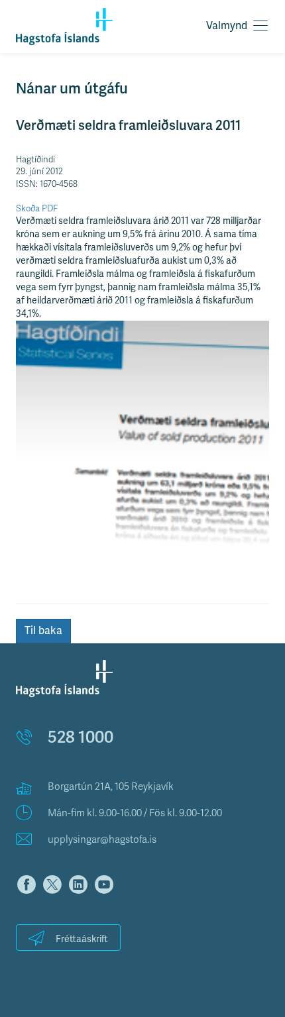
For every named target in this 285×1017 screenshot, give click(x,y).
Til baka (43, 630)
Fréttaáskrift (82, 939)
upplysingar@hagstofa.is (102, 839)
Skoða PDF (37, 208)
